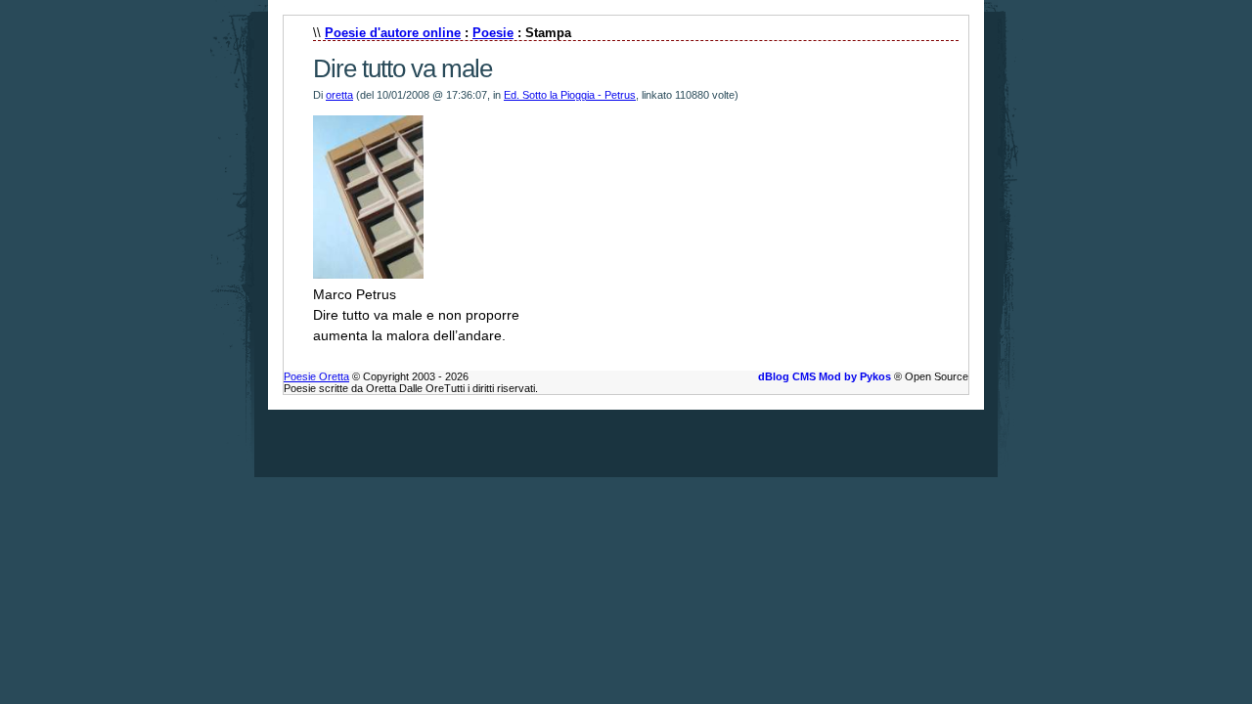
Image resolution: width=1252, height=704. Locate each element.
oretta (339, 95)
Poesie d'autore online (393, 32)
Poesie (493, 32)
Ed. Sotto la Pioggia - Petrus (570, 95)
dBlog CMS (787, 376)
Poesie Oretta (316, 376)
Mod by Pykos (855, 376)
